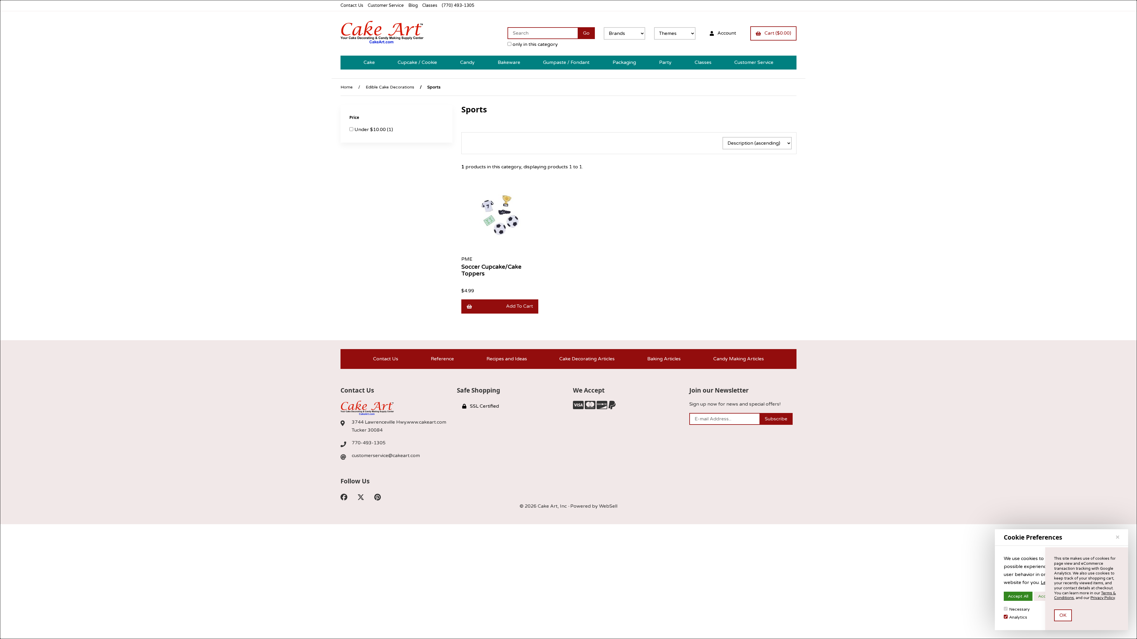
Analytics (1018, 617)
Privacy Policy (1103, 598)
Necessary (1019, 609)
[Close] (1117, 537)
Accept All (1018, 596)
